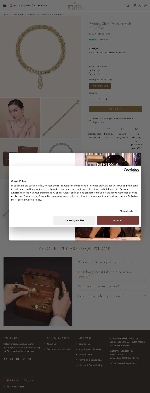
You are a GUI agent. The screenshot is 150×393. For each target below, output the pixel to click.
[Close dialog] (137, 156)
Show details (126, 211)
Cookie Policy (33, 199)
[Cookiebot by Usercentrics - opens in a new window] (126, 170)
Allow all (117, 220)
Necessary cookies (74, 220)
